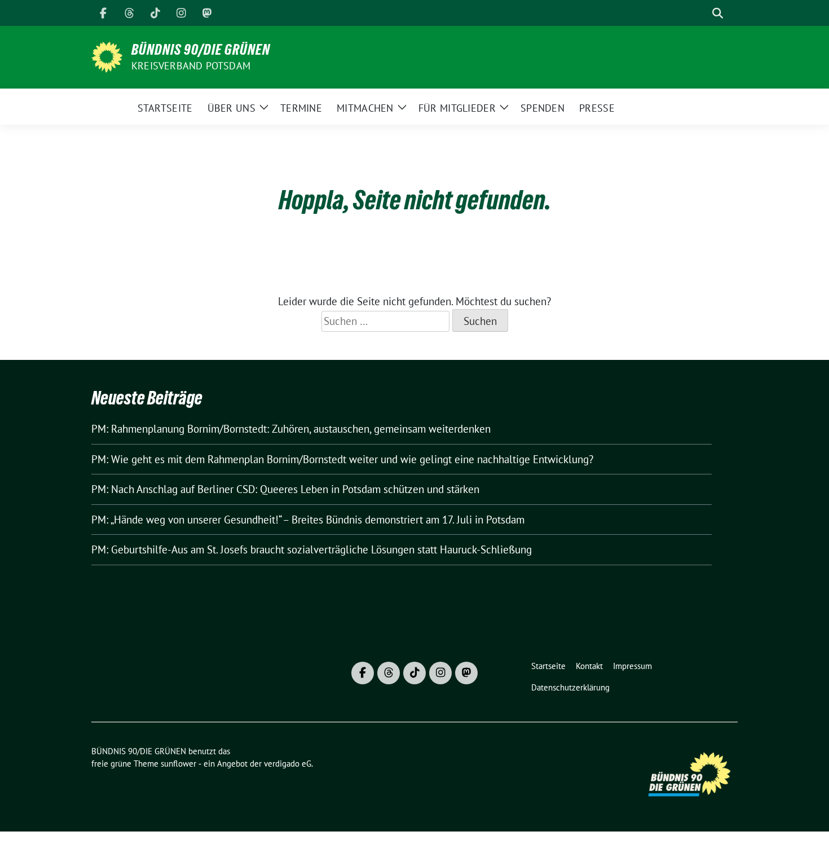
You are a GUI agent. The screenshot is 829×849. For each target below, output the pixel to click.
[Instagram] (181, 13)
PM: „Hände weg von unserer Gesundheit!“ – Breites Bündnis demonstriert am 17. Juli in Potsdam (307, 519)
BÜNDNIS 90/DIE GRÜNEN (200, 49)
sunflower (178, 763)
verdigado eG (287, 763)
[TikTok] (155, 13)
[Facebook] (103, 13)
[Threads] (129, 13)
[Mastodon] (207, 13)
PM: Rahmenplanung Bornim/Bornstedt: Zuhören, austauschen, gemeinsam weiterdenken (291, 429)
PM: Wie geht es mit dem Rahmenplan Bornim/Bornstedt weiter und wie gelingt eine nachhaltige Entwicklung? (342, 459)
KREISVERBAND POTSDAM (190, 65)
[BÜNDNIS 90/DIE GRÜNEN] (106, 56)
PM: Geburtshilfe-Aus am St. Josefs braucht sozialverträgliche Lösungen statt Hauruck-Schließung (311, 549)
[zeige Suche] (718, 13)
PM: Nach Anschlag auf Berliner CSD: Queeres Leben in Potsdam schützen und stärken (285, 489)
